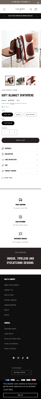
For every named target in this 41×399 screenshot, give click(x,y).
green (18, 114)
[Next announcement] (37, 16)
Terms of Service (10, 349)
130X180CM (8, 123)
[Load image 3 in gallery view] (31, 80)
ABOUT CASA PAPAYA (11, 285)
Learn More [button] (8, 389)
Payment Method (10, 300)
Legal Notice (8, 334)
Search (6, 315)
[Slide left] (2, 81)
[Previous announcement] (4, 16)
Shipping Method (10, 305)
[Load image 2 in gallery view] (20, 80)
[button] (4, 9)
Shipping (12, 103)
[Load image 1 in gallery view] (10, 80)
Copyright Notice (10, 329)
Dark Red (7, 114)
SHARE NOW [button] (8, 178)
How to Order (9, 295)
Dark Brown (30, 114)
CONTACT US (8, 290)
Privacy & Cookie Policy (12, 339)
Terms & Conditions (11, 344)
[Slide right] (38, 81)
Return (6, 310)
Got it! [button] (20, 395)
